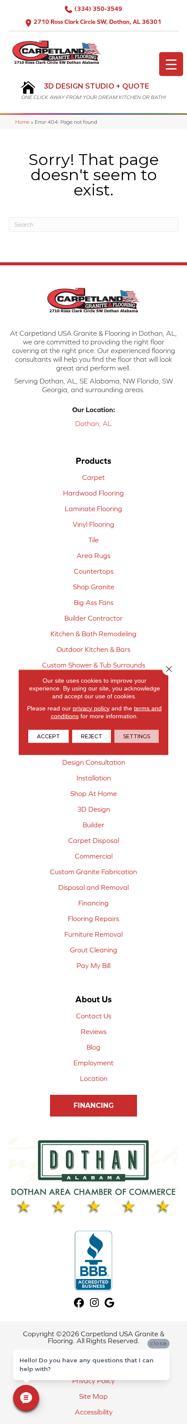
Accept (48, 736)
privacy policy (91, 707)
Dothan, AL (93, 423)
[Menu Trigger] (171, 64)
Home (22, 122)
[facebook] (79, 1303)
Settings (136, 736)
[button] (93, 1106)
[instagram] (94, 1303)
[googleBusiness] (110, 1303)
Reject (91, 736)
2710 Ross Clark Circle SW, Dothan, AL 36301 (97, 21)
